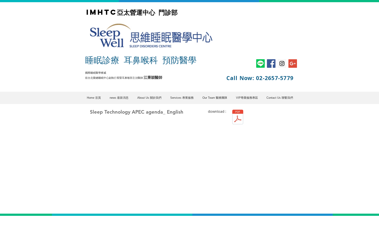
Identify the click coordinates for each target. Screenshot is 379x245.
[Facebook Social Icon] (271, 63)
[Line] (260, 63)
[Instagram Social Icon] (282, 63)
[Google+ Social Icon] (292, 63)
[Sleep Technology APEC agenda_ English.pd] (237, 117)
